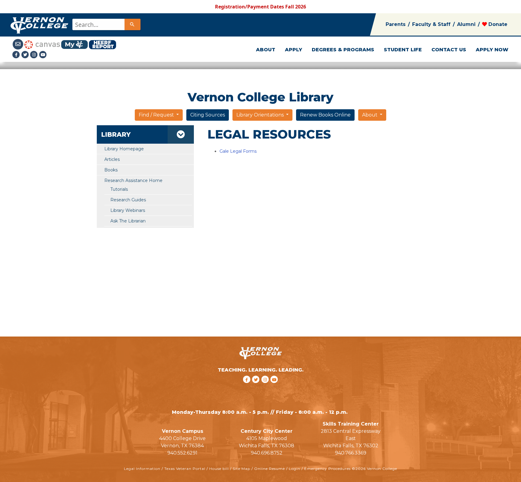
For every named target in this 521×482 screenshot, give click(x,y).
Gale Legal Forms (238, 151)
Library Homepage (124, 149)
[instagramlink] (266, 387)
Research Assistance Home (133, 180)
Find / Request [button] (157, 115)
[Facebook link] (16, 54)
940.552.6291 (182, 453)
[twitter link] (256, 387)
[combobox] (106, 24)
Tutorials (119, 189)
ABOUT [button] (265, 50)
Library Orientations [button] (260, 115)
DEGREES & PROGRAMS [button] (343, 50)
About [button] (370, 115)
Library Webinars (127, 210)
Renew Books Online (325, 115)
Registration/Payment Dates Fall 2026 (260, 6)
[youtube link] (43, 54)
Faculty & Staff (431, 24)
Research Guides (128, 200)
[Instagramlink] (34, 54)
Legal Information (142, 468)
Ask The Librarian (128, 221)
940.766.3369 (350, 453)
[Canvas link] (42, 44)
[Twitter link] (25, 54)
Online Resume (269, 468)
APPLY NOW (492, 50)
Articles (112, 159)
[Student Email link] (18, 44)
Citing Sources (207, 115)
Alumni (466, 24)
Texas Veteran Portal (184, 468)
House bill (219, 468)
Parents (396, 24)
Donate (497, 24)
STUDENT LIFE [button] (403, 50)
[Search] (132, 24)
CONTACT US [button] (448, 50)
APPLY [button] (293, 50)
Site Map (241, 468)
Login (294, 468)
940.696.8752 (267, 453)
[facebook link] (247, 387)
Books (111, 170)
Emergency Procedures (327, 468)
